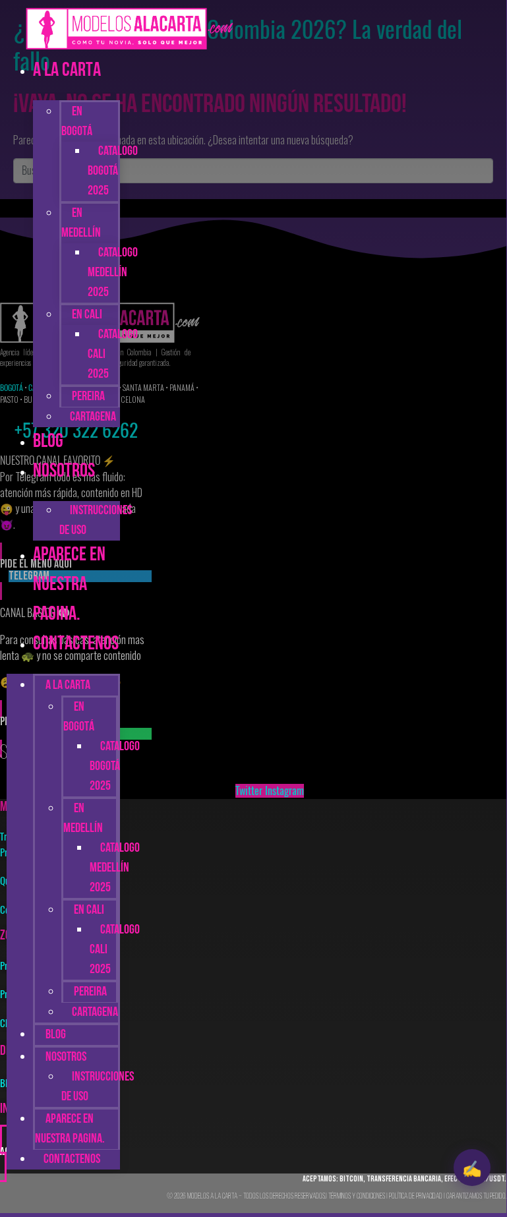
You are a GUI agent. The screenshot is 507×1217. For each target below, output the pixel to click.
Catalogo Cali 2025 (113, 354)
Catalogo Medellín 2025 (113, 273)
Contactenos (76, 644)
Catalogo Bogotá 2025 (113, 171)
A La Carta (67, 71)
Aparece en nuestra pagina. (69, 585)
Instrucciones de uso (95, 520)
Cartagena (93, 417)
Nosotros (64, 471)
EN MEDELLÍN (81, 223)
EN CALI (87, 315)
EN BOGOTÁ (76, 121)
